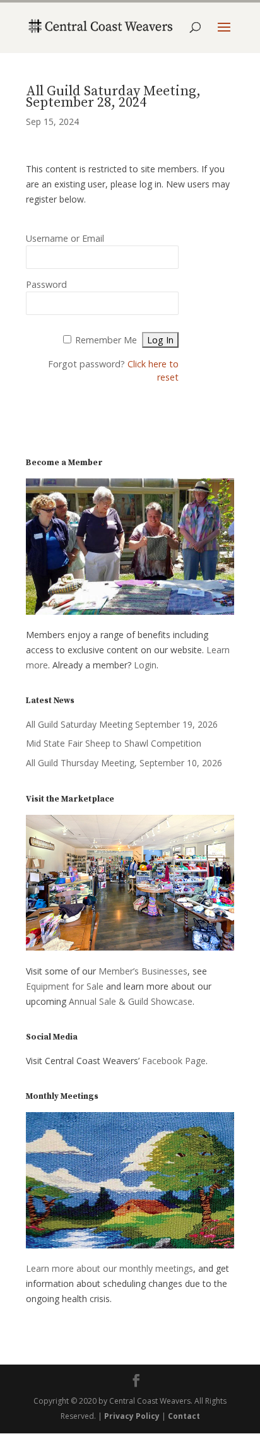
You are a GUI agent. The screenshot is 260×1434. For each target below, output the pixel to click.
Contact (184, 1416)
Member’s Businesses (142, 971)
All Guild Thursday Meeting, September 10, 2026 (124, 763)
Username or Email (65, 238)
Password (46, 284)
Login (145, 665)
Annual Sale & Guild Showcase (130, 1001)
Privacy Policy (132, 1416)
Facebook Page (174, 1061)
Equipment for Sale (64, 986)
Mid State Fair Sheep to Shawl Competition (113, 743)
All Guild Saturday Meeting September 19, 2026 (122, 724)
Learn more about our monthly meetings (109, 1268)
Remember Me (106, 340)
